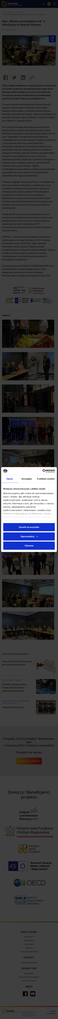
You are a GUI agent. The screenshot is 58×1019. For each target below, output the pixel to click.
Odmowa (29, 545)
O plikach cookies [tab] (46, 479)
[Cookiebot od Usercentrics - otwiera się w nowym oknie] (42, 471)
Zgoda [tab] (9, 479)
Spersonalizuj (27, 536)
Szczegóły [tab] (26, 479)
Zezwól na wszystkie (29, 527)
